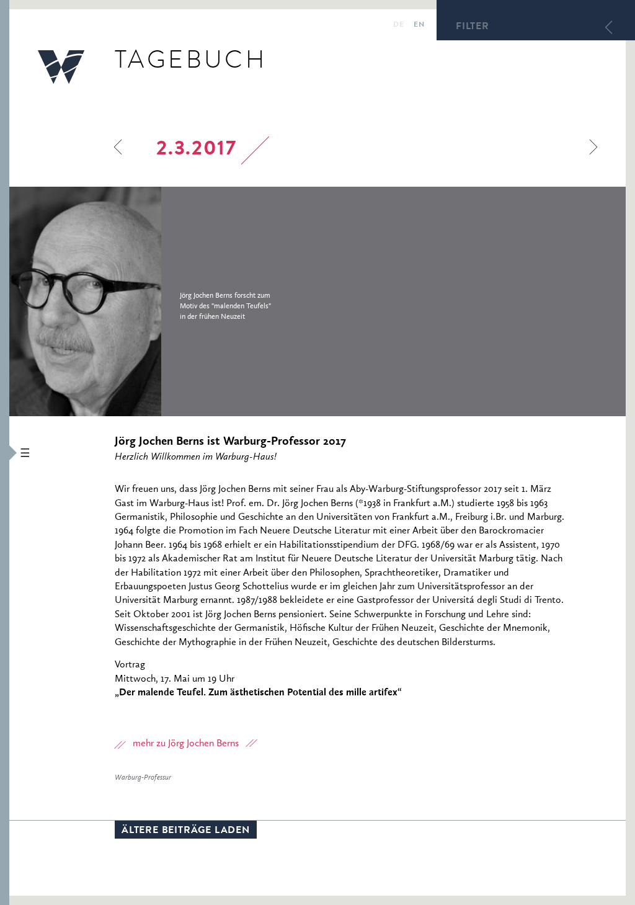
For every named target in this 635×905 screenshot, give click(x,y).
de (398, 25)
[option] (169, 301)
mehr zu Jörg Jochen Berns (186, 744)
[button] (4, 452)
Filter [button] (472, 27)
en (419, 25)
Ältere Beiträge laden (186, 831)
